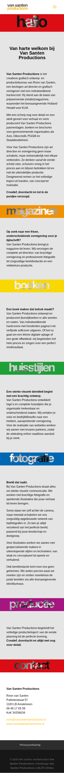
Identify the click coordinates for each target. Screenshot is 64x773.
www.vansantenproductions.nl (25, 723)
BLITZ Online (46, 767)
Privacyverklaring (30, 744)
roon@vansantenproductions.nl (26, 719)
